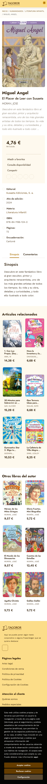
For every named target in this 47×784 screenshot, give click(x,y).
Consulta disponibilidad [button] (19, 165)
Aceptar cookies (23, 765)
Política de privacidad (13, 674)
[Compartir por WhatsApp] (20, 176)
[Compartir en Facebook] (8, 176)
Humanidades (16, 11)
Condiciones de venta (13, 669)
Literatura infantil (34, 11)
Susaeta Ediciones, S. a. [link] (19, 192)
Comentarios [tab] (30, 254)
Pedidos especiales (11, 704)
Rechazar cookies (23, 771)
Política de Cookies (11, 679)
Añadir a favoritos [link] (16, 159)
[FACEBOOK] (5, 648)
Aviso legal (7, 663)
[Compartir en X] (14, 176)
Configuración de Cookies (15, 684)
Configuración (23, 777)
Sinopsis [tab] (14, 254)
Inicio (5, 11)
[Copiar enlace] (31, 176)
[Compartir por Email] (26, 176)
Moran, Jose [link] (10, 103)
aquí (36, 757)
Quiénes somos (9, 699)
